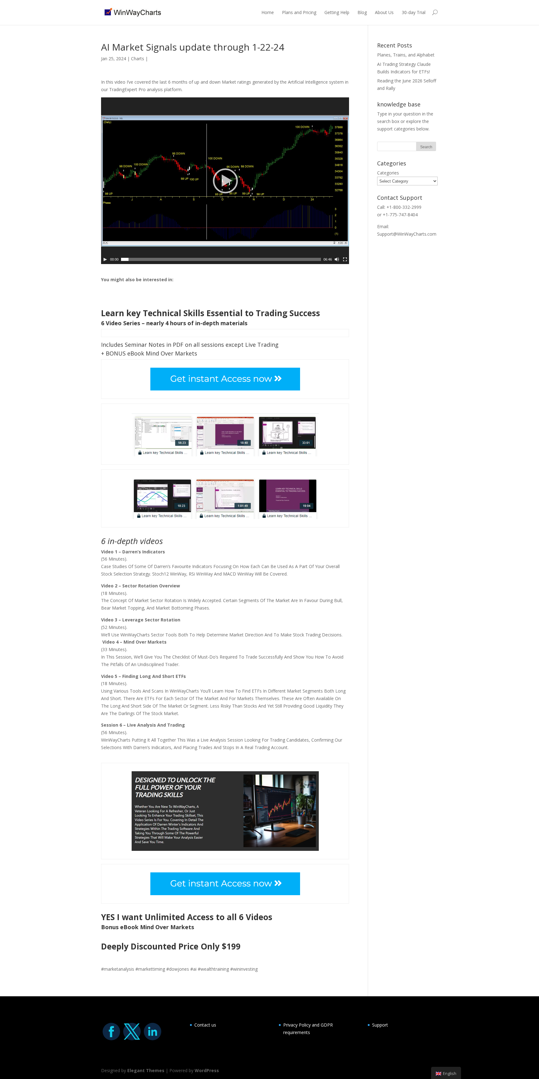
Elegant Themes (145, 1070)
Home (267, 12)
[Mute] (336, 259)
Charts (137, 58)
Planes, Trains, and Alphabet (406, 55)
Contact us (205, 1025)
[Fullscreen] (344, 259)
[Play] (105, 259)
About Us (384, 12)
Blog (362, 12)
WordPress (207, 1070)
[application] (225, 180)
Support (380, 1025)
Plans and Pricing (299, 12)
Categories (388, 173)
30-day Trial (413, 12)
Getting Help (336, 12)
